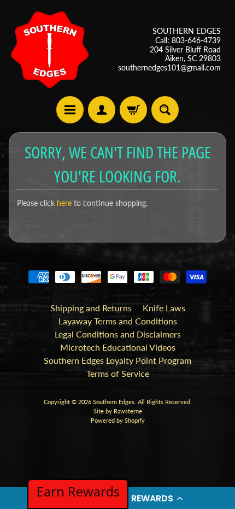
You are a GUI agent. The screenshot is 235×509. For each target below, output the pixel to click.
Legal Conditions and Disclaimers (118, 334)
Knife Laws (164, 308)
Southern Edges (113, 401)
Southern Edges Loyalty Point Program (117, 360)
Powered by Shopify (118, 420)
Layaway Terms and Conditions (117, 321)
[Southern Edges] (50, 50)
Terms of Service (117, 373)
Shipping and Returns (91, 308)
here (64, 203)
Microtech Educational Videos (117, 347)
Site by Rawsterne (117, 411)
